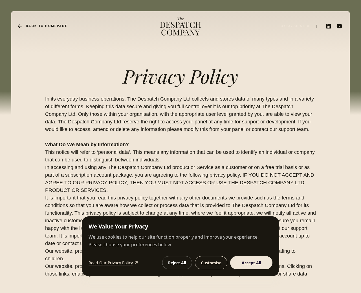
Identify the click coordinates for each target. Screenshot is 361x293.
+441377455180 (294, 26)
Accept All (251, 262)
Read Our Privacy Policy (111, 262)
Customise (211, 262)
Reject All (177, 262)
